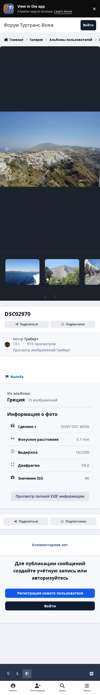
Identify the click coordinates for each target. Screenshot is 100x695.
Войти (50, 605)
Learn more (10, 8)
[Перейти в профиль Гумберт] (7, 344)
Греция (16, 400)
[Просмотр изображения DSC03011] (62, 272)
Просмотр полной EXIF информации (50, 496)
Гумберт (31, 338)
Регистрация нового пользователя (50, 593)
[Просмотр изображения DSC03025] (22, 272)
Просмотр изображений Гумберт (42, 350)
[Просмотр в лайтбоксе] (50, 149)
